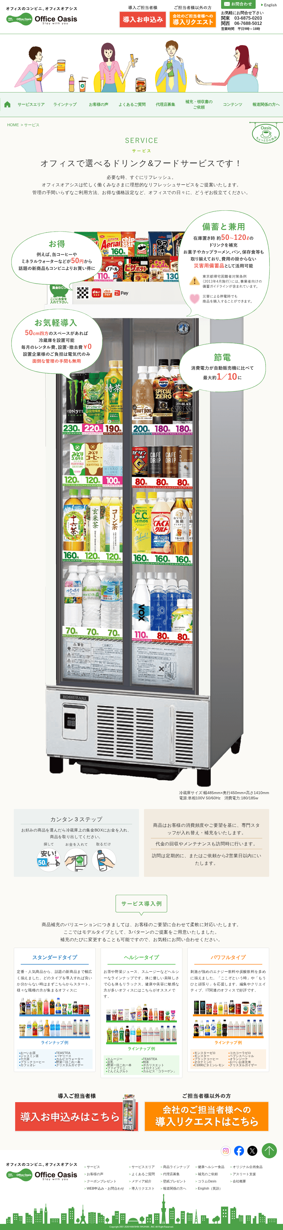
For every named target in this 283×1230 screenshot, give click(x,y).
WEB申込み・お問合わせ (103, 1188)
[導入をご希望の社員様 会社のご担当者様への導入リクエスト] (206, 1112)
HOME (13, 125)
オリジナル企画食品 (246, 1167)
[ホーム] (7, 104)
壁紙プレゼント (173, 1181)
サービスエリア (31, 104)
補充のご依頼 (206, 1174)
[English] (269, 5)
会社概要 (237, 1181)
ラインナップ (65, 104)
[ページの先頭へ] (269, 1156)
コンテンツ (232, 104)
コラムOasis (205, 1181)
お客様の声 (98, 104)
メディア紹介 (139, 1181)
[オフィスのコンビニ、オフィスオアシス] (42, 16)
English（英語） (208, 1188)
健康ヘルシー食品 (209, 1167)
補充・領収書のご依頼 (199, 104)
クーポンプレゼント (100, 1181)
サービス (91, 1167)
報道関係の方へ (266, 104)
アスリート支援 (242, 1174)
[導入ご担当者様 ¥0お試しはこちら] (76, 1112)
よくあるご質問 (132, 104)
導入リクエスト (141, 1188)
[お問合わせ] (238, 4)
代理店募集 (165, 104)
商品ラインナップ (175, 1167)
